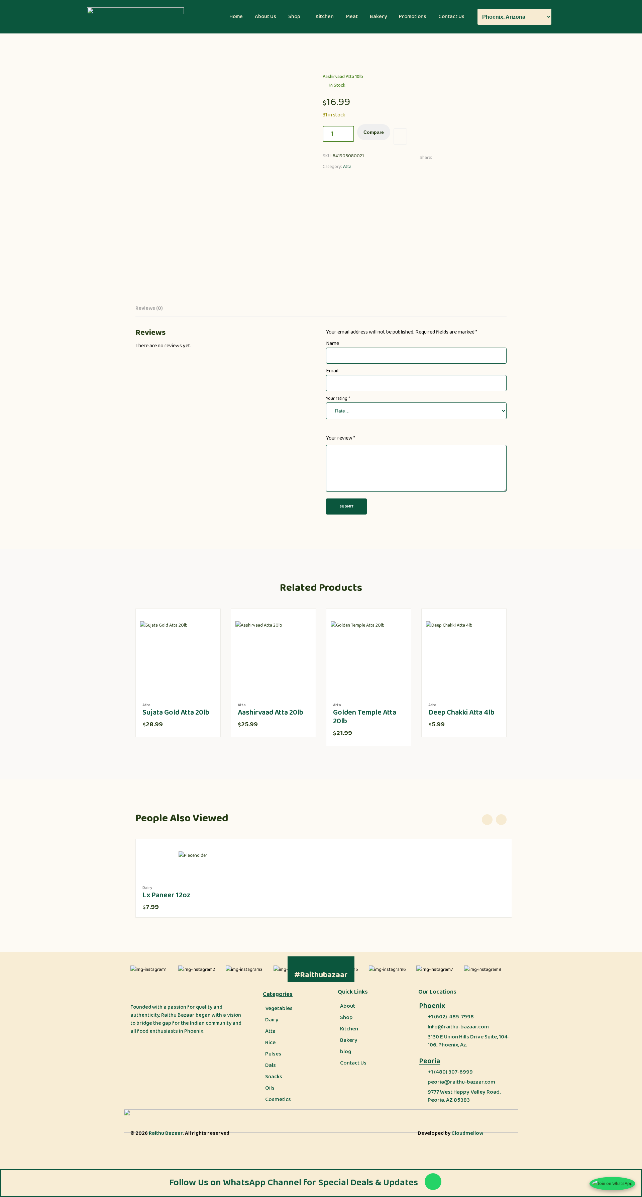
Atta (347, 166)
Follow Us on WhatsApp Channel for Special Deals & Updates (293, 1182)
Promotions (412, 16)
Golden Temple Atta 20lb (364, 717)
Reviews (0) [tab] (149, 308)
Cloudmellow (467, 1133)
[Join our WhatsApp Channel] (612, 1183)
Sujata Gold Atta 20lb (175, 713)
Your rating (338, 398)
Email (332, 371)
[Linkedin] (459, 157)
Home (236, 16)
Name (332, 343)
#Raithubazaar (321, 975)
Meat (352, 16)
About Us (265, 16)
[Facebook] (441, 157)
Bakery (378, 16)
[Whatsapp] (433, 1181)
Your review (340, 438)
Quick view (194, 687)
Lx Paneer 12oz (166, 895)
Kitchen (325, 16)
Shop (294, 16)
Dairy (147, 888)
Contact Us (451, 16)
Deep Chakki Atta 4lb (461, 713)
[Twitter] (450, 157)
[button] (296, 16)
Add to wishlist (400, 136)
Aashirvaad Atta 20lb (270, 713)
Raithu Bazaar (166, 1133)
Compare (373, 132)
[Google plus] (468, 157)
